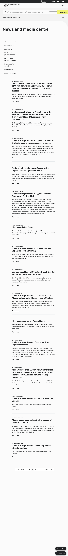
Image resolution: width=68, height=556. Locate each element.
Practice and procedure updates (10, 54)
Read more (15, 102)
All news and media (10, 42)
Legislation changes (10, 73)
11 (38, 469)
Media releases (9, 45)
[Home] (13, 4)
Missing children (9, 69)
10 (35, 469)
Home (4, 17)
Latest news (8, 49)
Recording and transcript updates (10, 59)
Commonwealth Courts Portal (56, 1)
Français (61, 548)
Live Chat (62, 553)
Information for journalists (9, 65)
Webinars (15, 174)
